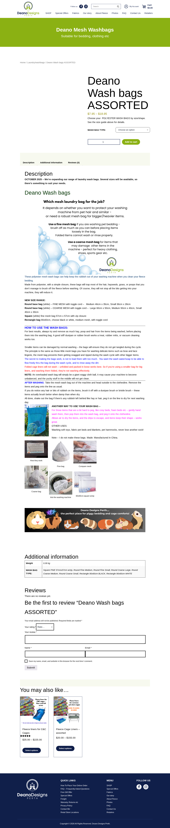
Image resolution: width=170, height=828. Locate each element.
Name (28, 648)
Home (23, 62)
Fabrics (75, 13)
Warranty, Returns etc (69, 802)
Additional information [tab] (51, 162)
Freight (63, 799)
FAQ (124, 13)
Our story (87, 13)
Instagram (86, 6)
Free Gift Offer (66, 792)
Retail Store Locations (70, 812)
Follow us (74, 6)
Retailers (148, 13)
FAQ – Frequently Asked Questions (75, 789)
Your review (31, 632)
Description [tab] (28, 162)
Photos (115, 13)
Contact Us (135, 13)
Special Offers (61, 13)
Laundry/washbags (36, 62)
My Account (134, 6)
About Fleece (102, 13)
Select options (31, 750)
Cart (150, 6)
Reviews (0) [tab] (74, 162)
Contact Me (65, 809)
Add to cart (131, 142)
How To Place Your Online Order (74, 786)
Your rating (30, 627)
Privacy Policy (66, 806)
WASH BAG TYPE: (97, 130)
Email (88, 648)
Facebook (81, 6)
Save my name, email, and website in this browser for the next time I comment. (60, 661)
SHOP (48, 13)
